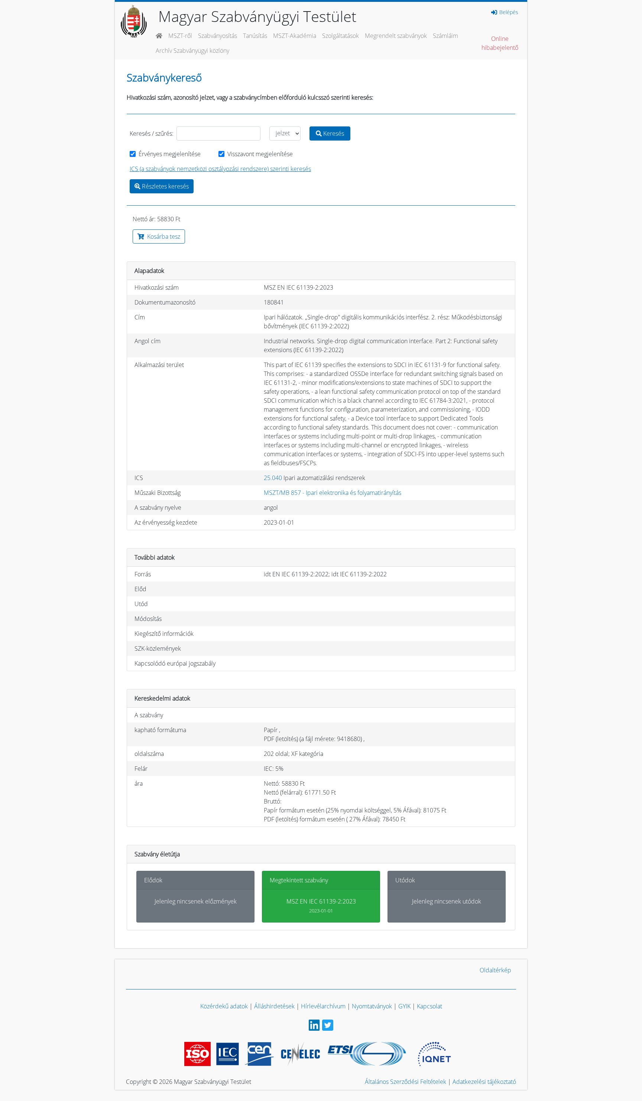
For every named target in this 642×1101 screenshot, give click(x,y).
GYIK (404, 1006)
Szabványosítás (217, 36)
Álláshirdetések (274, 1006)
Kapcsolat (429, 1006)
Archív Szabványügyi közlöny (192, 50)
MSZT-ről (180, 36)
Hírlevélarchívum (323, 1006)
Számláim (445, 36)
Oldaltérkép (495, 970)
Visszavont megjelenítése (260, 154)
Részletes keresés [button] (164, 186)
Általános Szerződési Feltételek (405, 1082)
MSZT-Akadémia (294, 36)
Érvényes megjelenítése (170, 154)
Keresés (333, 133)
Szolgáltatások (340, 36)
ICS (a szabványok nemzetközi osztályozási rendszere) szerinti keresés (220, 169)
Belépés (508, 12)
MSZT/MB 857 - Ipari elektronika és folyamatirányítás (332, 493)
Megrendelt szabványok (396, 36)
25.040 (273, 478)
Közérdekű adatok (224, 1006)
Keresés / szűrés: (152, 133)
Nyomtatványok (372, 1006)
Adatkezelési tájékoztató (484, 1082)
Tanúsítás (255, 36)
